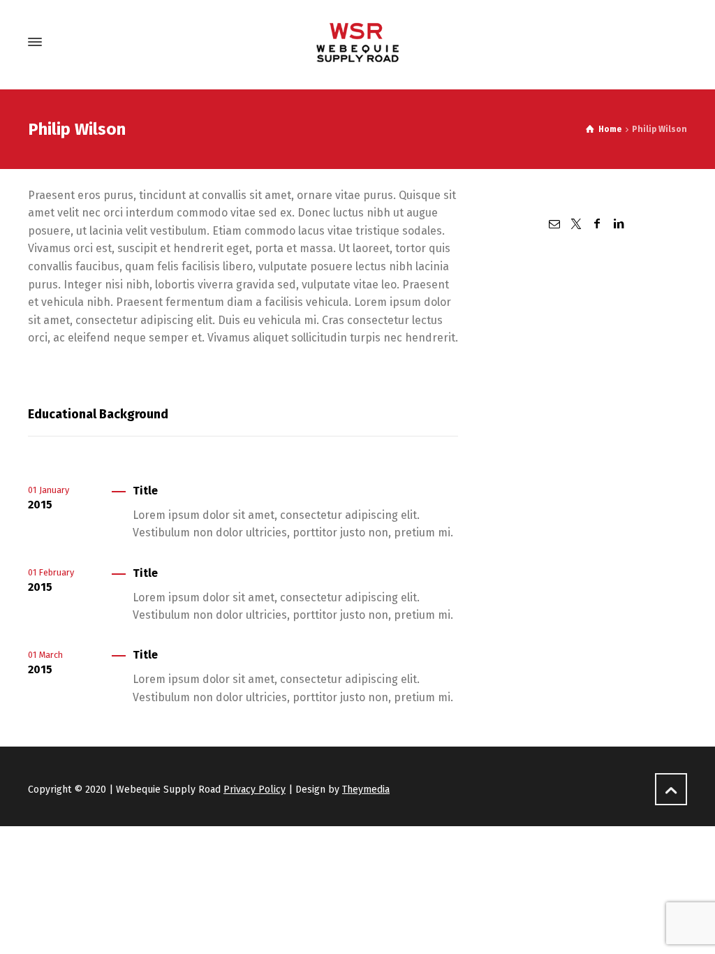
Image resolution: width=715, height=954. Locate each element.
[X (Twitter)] (576, 223)
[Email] (554, 223)
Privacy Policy (254, 789)
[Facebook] (597, 223)
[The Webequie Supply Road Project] (357, 42)
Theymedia (366, 789)
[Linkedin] (618, 223)
